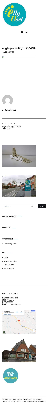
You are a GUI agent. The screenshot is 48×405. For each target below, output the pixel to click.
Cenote (10, 401)
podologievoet (9, 110)
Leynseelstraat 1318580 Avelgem (10, 299)
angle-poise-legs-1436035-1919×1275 (11, 126)
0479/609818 (7, 302)
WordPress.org (9, 268)
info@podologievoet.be (11, 304)
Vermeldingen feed (11, 261)
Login (6, 257)
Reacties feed (9, 265)
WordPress (41, 401)
